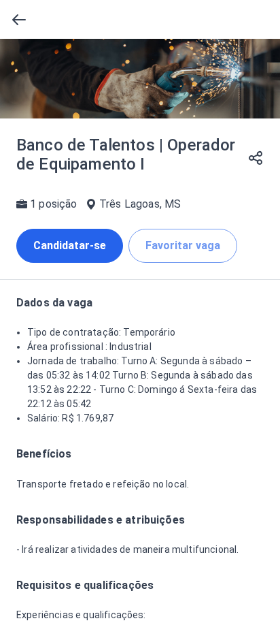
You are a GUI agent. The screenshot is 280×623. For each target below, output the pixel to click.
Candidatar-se (69, 245)
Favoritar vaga (182, 245)
